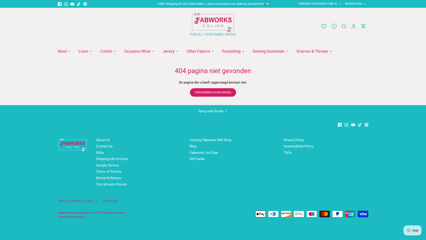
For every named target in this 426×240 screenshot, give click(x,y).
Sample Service (107, 165)
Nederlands (353, 3)
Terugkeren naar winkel (213, 92)
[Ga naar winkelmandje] (363, 26)
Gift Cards (197, 159)
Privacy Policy (294, 140)
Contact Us (104, 146)
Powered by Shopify (71, 217)
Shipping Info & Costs (112, 159)
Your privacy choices (111, 184)
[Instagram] (66, 4)
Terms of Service (108, 172)
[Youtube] (72, 4)
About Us (103, 140)
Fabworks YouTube (204, 153)
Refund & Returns (108, 178)
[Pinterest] (85, 4)
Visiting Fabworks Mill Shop (210, 140)
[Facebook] (59, 4)
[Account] (354, 26)
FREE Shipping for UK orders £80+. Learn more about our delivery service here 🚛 (213, 4)
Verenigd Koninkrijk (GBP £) (317, 3)
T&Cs (288, 153)
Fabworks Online (113, 212)
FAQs (100, 153)
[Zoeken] (344, 26)
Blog (193, 146)
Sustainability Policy (299, 146)
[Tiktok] (79, 4)
